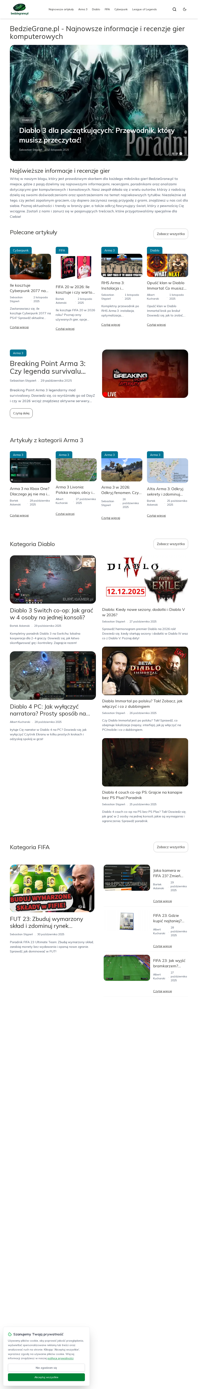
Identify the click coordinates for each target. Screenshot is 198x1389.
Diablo (96, 9)
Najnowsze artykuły (61, 9)
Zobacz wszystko (171, 234)
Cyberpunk (121, 9)
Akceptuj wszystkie (46, 1377)
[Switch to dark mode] (184, 9)
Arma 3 (82, 9)
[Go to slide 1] (173, 153)
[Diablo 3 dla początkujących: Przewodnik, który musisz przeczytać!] (99, 103)
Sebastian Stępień (30, 149)
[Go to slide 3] (180, 153)
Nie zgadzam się (46, 1367)
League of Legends (144, 9)
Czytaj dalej (21, 413)
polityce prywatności (60, 1358)
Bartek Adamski (20, 625)
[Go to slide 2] (177, 153)
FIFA (107, 9)
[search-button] (174, 9)
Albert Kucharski (20, 722)
